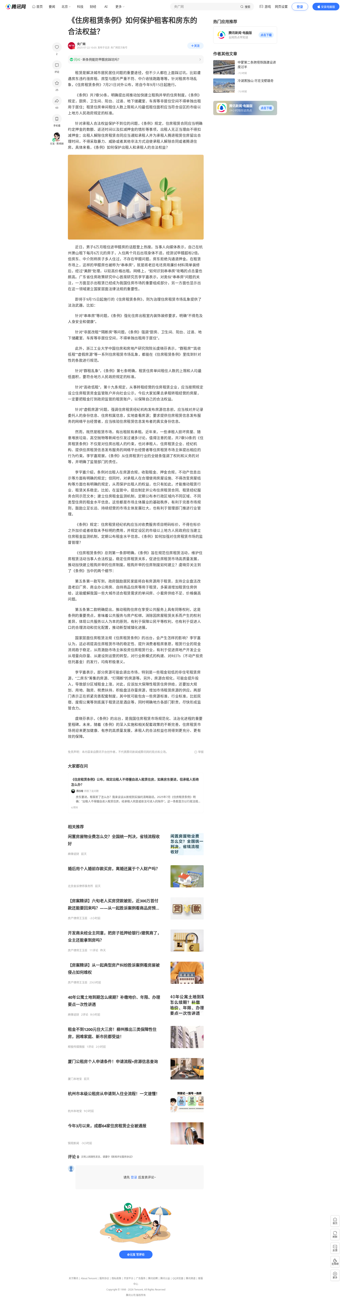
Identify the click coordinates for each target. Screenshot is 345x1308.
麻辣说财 (73, 853)
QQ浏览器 (177, 1278)
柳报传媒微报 (76, 1046)
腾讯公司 (131, 1295)
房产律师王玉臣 (77, 918)
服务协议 (104, 1278)
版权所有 (141, 1295)
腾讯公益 (165, 1278)
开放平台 (128, 1278)
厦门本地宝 (75, 1078)
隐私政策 (116, 1278)
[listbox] (136, 984)
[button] (266, 35)
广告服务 (141, 1278)
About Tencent (89, 1278)
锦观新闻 (73, 1143)
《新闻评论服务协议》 (122, 1156)
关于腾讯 (73, 1278)
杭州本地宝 (75, 1111)
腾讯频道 (190, 1278)
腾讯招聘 (153, 1278)
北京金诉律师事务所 (80, 886)
